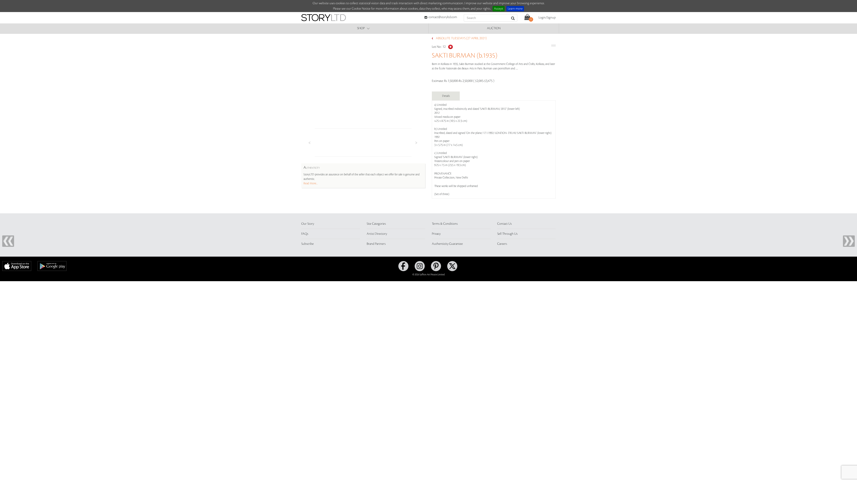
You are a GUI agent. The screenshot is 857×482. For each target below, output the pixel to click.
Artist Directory (377, 234)
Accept (498, 8)
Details (446, 96)
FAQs (304, 234)
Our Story (307, 224)
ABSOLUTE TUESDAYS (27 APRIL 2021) (461, 38)
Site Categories (376, 224)
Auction (494, 28)
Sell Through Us (507, 234)
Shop (361, 28)
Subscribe (307, 244)
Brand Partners (376, 244)
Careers (502, 244)
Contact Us (504, 224)
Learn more (515, 8)
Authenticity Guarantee (447, 244)
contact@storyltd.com (442, 17)
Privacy (436, 234)
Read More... (311, 183)
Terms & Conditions (445, 224)
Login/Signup (547, 17)
